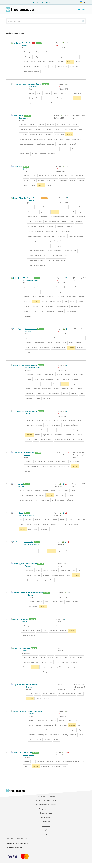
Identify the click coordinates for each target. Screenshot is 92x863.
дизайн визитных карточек (42, 389)
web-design (27, 57)
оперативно (50, 306)
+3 (65, 84)
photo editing (49, 580)
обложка (80, 301)
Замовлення (46, 821)
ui (69, 93)
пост (74, 439)
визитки (60, 52)
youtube (39, 580)
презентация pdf (49, 241)
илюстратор (41, 393)
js (57, 124)
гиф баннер (30, 393)
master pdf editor (49, 236)
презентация (32, 217)
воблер (65, 393)
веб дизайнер (52, 139)
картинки (79, 221)
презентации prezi (58, 246)
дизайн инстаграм (58, 500)
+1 (65, 198)
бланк (73, 490)
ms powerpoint (65, 231)
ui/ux (80, 129)
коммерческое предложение (29, 500)
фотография (68, 287)
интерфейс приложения (64, 226)
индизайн (74, 393)
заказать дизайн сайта (73, 139)
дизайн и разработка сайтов (56, 260)
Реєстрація (46, 2)
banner (44, 57)
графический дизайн (58, 347)
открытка (60, 551)
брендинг (70, 495)
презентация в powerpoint (36, 250)
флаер (70, 57)
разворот (27, 311)
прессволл (47, 739)
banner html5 (38, 66)
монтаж (44, 301)
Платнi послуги (46, 817)
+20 (61, 115)
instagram (51, 667)
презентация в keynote (73, 246)
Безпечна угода (46, 813)
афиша (26, 306)
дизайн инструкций (63, 241)
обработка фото (78, 374)
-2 (57, 169)
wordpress (33, 124)
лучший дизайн (61, 144)
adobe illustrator (40, 343)
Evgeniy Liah (27, 752)
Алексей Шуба (29, 452)
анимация (75, 379)
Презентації (31, 200)
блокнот (68, 551)
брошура (47, 698)
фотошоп (52, 62)
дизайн (45, 52)
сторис (80, 439)
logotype (36, 57)
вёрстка (51, 98)
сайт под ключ (65, 124)
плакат (26, 62)
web (21, 519)
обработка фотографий (32, 466)
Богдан (21, 115)
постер (78, 62)
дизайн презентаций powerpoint (38, 246)
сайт (27, 347)
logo (76, 52)
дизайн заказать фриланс (45, 144)
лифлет (68, 98)
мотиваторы (32, 226)
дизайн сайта (59, 134)
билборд (65, 735)
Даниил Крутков (31, 563)
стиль (65, 301)
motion (36, 439)
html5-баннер (74, 66)
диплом (79, 389)
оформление (70, 435)
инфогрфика (81, 217)
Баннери (25, 45)
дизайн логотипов (36, 134)
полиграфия (77, 93)
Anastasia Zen (28, 542)
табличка (32, 739)
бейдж (81, 735)
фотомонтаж (33, 606)
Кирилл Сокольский (35, 711)
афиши (45, 693)
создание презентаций (35, 231)
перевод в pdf (61, 236)
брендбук (71, 519)
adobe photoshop (51, 338)
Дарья (20, 484)
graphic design (44, 347)
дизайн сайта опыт (52, 149)
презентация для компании (37, 265)
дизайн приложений (53, 393)
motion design (59, 435)
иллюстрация (44, 217)
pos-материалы (43, 735)
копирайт (38, 519)
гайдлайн (70, 500)
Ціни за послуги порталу (46, 796)
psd (74, 570)
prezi (62, 212)
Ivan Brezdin (26, 43)
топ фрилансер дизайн (47, 154)
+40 (63, 166)
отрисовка (35, 306)
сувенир (60, 311)
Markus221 (25, 619)
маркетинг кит (45, 500)
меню (80, 384)
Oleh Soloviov (28, 278)
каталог (41, 297)
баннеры (69, 52)
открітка (37, 398)
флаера (35, 212)
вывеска (31, 730)
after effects (30, 425)
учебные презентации (55, 250)
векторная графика (32, 384)
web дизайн (42, 62)
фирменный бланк (68, 389)
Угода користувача (46, 809)
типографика (81, 347)
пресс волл (46, 398)
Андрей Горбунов (32, 684)
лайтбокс (47, 730)
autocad (64, 207)
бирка (81, 393)
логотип (53, 52)
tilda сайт (34, 154)
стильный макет (71, 311)
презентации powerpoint (36, 260)
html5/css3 (72, 129)
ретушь (54, 519)
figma (61, 139)
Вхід (36, 2)
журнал (31, 103)
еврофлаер (27, 66)
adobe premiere (64, 466)
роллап (56, 739)
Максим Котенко (31, 365)
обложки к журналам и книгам (37, 255)
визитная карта (76, 306)
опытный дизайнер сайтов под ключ (31, 149)
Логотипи (21, 486)
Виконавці (46, 826)
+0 (63, 452)
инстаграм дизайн (29, 672)
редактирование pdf (34, 236)
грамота (29, 398)
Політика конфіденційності (46, 804)
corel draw (35, 292)
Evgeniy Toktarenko (34, 198)
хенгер (48, 185)
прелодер (50, 226)
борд (25, 185)
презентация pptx (70, 250)
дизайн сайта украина (27, 144)
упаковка (62, 519)
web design (36, 52)
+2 (64, 411)
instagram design (70, 667)
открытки (73, 207)
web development (25, 139)
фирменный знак (62, 306)
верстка (31, 93)
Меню (82, 9)
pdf (51, 103)
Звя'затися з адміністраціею (46, 800)
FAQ (46, 830)
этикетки (42, 226)
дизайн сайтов (39, 129)
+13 (63, 278)
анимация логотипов (29, 635)
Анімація (28, 414)
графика (69, 292)
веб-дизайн (63, 180)
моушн (29, 439)
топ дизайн (73, 144)
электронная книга (52, 231)
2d (29, 212)
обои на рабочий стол (35, 221)
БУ (46, 834)
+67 (63, 43)
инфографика (46, 384)
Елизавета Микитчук (35, 592)
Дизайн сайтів (32, 86)
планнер (77, 551)
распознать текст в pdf (76, 236)
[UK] (83, 2)
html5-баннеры (62, 66)
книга (45, 103)
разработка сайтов (26, 129)
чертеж (71, 221)
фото (68, 575)
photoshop (27, 52)
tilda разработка (77, 149)
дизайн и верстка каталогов (58, 255)
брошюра (61, 62)
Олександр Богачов (35, 84)
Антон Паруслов (31, 329)
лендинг (38, 490)
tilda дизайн (65, 149)
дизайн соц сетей (46, 439)
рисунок (81, 297)
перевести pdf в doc (34, 241)
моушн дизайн (47, 435)
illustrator (47, 93)
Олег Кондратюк (31, 411)
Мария (21, 513)
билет (39, 739)
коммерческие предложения (60, 217)
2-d (42, 306)
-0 (57, 45)
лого (77, 57)
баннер (33, 62)
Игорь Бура (26, 648)
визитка (63, 93)
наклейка (73, 735)
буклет (38, 98)
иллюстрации (55, 207)
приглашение (54, 735)
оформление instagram (62, 439)
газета (38, 103)
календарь (50, 297)
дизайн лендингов (39, 139)
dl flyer (52, 66)
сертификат (28, 316)
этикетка (63, 730)
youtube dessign (43, 672)
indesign (55, 93)
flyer (46, 66)
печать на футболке (48, 311)
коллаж (77, 292)
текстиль (36, 311)
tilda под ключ (24, 154)
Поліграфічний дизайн (30, 280)
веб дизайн (23, 134)
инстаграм (74, 662)
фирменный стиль (42, 207)
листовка (70, 62)
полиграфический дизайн (57, 57)
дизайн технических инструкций (55, 221)
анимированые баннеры (31, 71)
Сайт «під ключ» (28, 755)
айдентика (81, 730)
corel (44, 98)
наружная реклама (47, 379)
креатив (72, 301)
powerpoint (70, 212)
